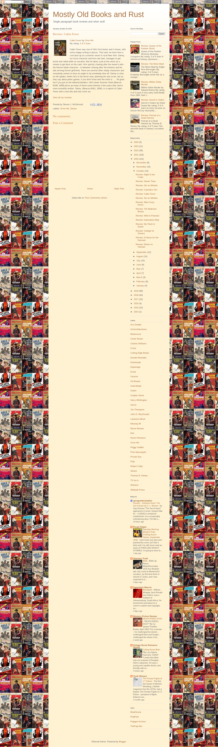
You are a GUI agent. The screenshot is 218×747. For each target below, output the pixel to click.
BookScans (135, 712)
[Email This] (91, 104)
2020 (136, 159)
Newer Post (60, 189)
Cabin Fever (75, 40)
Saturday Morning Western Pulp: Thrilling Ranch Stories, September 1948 (146, 534)
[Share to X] (96, 104)
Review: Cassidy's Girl (146, 190)
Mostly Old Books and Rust (98, 14)
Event (133, 372)
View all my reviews (62, 97)
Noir (132, 433)
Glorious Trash (140, 558)
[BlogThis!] (93, 104)
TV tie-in (134, 480)
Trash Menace (140, 676)
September (141, 252)
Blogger (122, 741)
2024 (136, 142)
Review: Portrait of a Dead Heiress (150, 116)
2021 (136, 155)
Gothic (133, 390)
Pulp (132, 461)
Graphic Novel (137, 395)
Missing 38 (135, 424)
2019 (136, 291)
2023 (136, 146)
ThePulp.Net (136, 726)
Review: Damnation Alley (147, 220)
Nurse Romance (138, 438)
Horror (133, 405)
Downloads (135, 362)
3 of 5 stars (85, 43)
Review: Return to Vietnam (144, 245)
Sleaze (73, 108)
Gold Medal (135, 386)
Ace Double (135, 324)
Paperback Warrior (142, 587)
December (141, 162)
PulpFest (134, 717)
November (141, 167)
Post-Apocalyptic (138, 452)
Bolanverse (135, 334)
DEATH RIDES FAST (152, 619)
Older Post (119, 189)
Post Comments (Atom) (96, 198)
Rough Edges (139, 527)
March (139, 277)
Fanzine (134, 376)
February (140, 281)
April (138, 273)
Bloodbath (148, 590)
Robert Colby (136, 466)
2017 (136, 299)
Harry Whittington (138, 400)
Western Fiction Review (145, 616)
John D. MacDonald (139, 414)
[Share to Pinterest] (101, 104)
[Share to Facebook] (98, 104)
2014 (136, 312)
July (138, 260)
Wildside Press (137, 490)
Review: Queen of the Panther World (151, 47)
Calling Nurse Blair (151, 649)
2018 (136, 295)
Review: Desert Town (146, 181)
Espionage (135, 367)
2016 (136, 303)
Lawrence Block (137, 419)
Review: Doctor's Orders (152, 100)
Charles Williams (138, 343)
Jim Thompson (137, 409)
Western (134, 485)
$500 (145, 561)
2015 (136, 307)
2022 (136, 150)
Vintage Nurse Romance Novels (145, 646)
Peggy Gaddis (137, 447)
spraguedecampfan (142, 501)
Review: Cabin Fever (145, 194)
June (139, 265)
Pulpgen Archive (138, 721)
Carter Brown (136, 339)
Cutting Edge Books (139, 353)
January (140, 285)
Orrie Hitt (89, 40)
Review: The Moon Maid (152, 64)
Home (90, 189)
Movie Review (137, 428)
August (140, 256)
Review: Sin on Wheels (147, 185)
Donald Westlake (138, 358)
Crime (133, 348)
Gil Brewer (135, 381)
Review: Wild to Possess (147, 216)
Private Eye (135, 457)
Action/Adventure (138, 329)
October (140, 171)
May (138, 269)
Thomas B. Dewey (139, 475)
